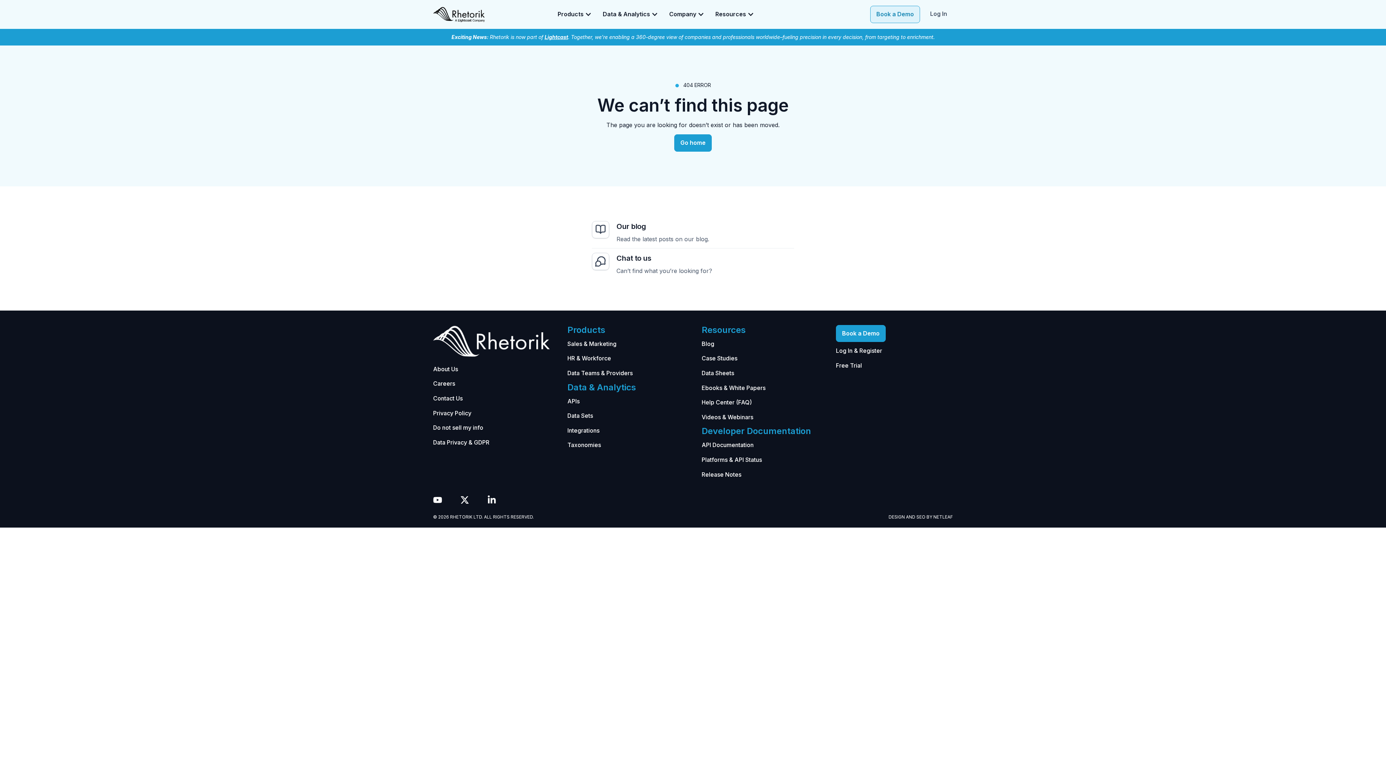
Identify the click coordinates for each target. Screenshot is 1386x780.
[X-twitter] (464, 500)
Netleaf (943, 517)
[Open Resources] (751, 14)
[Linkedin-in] (491, 500)
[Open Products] (588, 14)
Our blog (631, 226)
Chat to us (633, 258)
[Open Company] (701, 14)
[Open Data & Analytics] (655, 14)
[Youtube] (437, 500)
